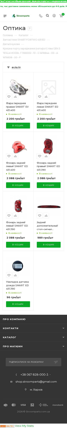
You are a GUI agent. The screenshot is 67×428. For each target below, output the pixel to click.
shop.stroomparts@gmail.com (36, 381)
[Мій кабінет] (54, 16)
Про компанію (14, 319)
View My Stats (24, 425)
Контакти (10, 328)
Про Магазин (13, 346)
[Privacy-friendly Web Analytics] (7, 425)
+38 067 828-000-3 (34, 374)
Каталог (9, 337)
